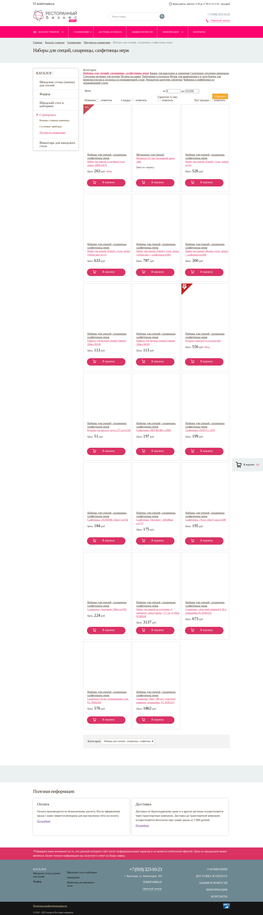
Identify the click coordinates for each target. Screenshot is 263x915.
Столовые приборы (51, 126)
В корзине (248, 464)
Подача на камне (131, 76)
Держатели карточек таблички (164, 79)
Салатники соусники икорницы (209, 73)
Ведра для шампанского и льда (189, 76)
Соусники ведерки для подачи (101, 76)
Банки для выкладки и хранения (169, 73)
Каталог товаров (48, 32)
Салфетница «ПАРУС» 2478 (200, 430)
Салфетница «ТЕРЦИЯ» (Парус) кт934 (107, 519)
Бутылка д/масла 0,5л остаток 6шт (203, 340)
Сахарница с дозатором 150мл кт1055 (107, 609)
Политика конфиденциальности (50, 906)
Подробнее (43, 821)
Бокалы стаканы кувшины (54, 120)
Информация (171, 32)
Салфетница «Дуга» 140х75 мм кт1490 (205, 519)
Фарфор (45, 94)
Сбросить (220, 96)
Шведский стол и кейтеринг (52, 104)
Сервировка (74, 42)
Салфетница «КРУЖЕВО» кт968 (153, 430)
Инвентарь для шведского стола (57, 144)
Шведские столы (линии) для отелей (57, 83)
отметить (106, 100)
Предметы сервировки (97, 42)
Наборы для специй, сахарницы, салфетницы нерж (116, 73)
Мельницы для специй (150, 154)
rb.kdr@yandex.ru (45, 3)
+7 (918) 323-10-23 (218, 14)
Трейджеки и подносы (155, 76)
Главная (37, 42)
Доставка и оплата (110, 32)
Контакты (199, 32)
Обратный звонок (220, 20)
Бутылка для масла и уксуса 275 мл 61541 (109, 430)
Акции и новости (142, 32)
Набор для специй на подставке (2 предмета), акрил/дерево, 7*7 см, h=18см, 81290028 (158, 613)
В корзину (108, 182)
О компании (81, 32)
